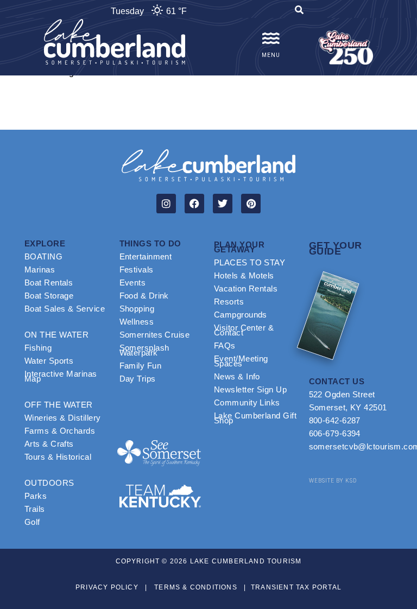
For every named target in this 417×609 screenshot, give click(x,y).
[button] (299, 11)
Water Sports (48, 360)
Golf (32, 521)
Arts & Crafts (49, 443)
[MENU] (271, 38)
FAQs (225, 345)
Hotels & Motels (244, 275)
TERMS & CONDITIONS (195, 587)
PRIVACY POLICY (106, 587)
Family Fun (140, 365)
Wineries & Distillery (62, 417)
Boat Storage (48, 295)
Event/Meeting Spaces (241, 361)
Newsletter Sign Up (250, 389)
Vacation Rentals (245, 288)
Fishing (38, 347)
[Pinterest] (251, 203)
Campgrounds (240, 314)
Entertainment (145, 256)
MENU (271, 55)
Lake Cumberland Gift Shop (255, 418)
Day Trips (137, 378)
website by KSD (333, 481)
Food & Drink (144, 295)
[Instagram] (166, 203)
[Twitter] (222, 203)
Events (132, 282)
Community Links (247, 402)
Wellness (136, 321)
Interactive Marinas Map (60, 376)
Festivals (136, 269)
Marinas (39, 269)
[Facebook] (194, 203)
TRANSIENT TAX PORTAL (296, 587)
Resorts (229, 301)
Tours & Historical (57, 456)
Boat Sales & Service (64, 308)
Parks (35, 495)
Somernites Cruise (154, 334)
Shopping (137, 308)
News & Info (237, 376)
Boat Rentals (48, 282)
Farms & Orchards (59, 430)
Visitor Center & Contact (244, 330)
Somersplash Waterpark (144, 350)
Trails (34, 508)
